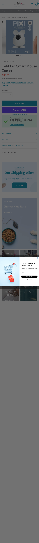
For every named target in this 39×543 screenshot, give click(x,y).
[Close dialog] (37, 258)
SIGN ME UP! (29, 276)
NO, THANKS (29, 279)
